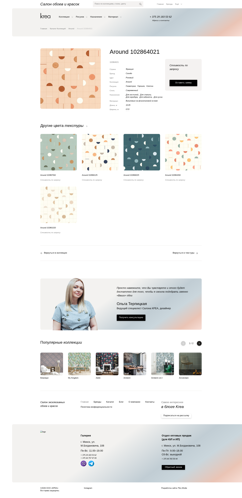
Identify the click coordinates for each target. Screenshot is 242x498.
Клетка (149, 86)
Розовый (129, 78)
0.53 (127, 109)
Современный (132, 90)
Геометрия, (131, 86)
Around (71, 29)
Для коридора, (132, 97)
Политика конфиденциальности (96, 407)
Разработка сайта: (174, 488)
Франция (129, 69)
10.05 (128, 105)
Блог (121, 402)
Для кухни (158, 97)
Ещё (177, 4)
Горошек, (141, 86)
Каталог (110, 402)
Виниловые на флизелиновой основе (142, 101)
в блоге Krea (172, 407)
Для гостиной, (132, 95)
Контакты (149, 402)
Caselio (129, 73)
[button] (199, 343)
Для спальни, (146, 95)
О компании (134, 402)
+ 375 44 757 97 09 (88, 458)
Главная (160, 4)
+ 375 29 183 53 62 (161, 16)
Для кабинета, (145, 97)
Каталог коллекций (58, 29)
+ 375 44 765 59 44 (169, 459)
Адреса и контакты (160, 20)
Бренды (169, 4)
